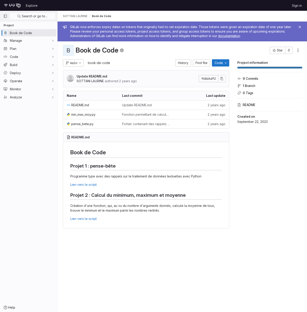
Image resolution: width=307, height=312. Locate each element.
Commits (250, 78)
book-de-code (99, 63)
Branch (249, 86)
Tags (248, 93)
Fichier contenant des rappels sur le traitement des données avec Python (146, 124)
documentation (229, 36)
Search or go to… (34, 16)
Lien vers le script (83, 184)
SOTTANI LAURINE (75, 16)
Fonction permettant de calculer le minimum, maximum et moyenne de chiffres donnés (146, 114)
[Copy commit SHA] (221, 78)
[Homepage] (12, 5)
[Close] (300, 27)
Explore (32, 5)
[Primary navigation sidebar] (5, 16)
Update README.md (92, 76)
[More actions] (298, 50)
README (249, 105)
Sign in (297, 5)
